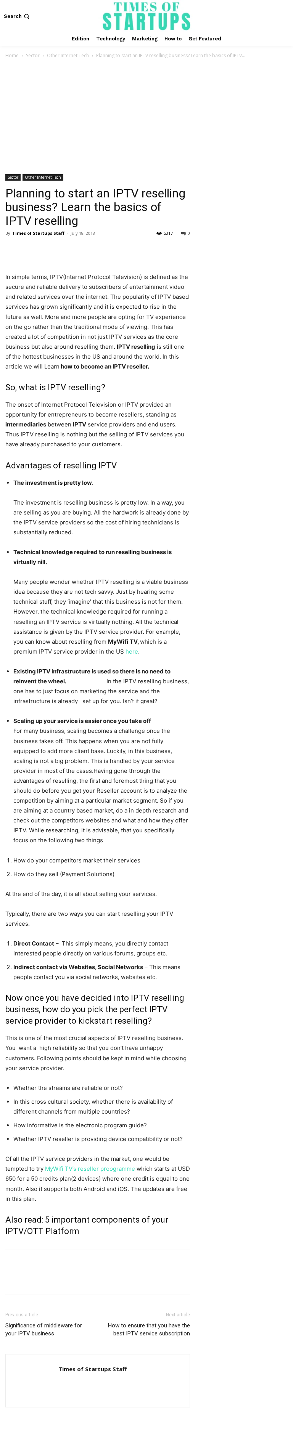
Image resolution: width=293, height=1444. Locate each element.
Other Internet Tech (68, 55)
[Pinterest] (48, 250)
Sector (33, 55)
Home (12, 55)
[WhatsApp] (65, 250)
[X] (30, 250)
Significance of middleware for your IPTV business (43, 1329)
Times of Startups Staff (38, 233)
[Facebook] (13, 250)
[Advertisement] (146, 117)
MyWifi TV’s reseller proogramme (90, 1168)
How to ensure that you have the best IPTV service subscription (149, 1329)
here (132, 651)
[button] (17, 16)
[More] (84, 250)
